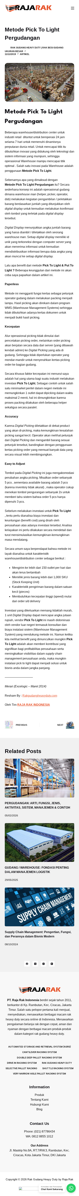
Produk (39, 1094)
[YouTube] (52, 964)
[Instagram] (43, 964)
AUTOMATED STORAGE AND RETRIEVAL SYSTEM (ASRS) (39, 1046)
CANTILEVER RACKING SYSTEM (39, 1052)
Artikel (24, 54)
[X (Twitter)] (35, 964)
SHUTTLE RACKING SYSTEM (57, 1068)
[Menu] (72, 8)
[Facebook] (27, 964)
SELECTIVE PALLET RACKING (21, 1068)
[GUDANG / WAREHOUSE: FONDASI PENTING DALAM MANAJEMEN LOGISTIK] (39, 842)
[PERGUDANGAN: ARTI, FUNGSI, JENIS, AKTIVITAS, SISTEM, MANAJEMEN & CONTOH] (39, 778)
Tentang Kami (39, 1099)
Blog (39, 1109)
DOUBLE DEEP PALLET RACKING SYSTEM (39, 1057)
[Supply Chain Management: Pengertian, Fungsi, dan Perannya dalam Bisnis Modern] (39, 907)
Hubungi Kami (39, 1104)
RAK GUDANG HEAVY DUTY (57, 1063)
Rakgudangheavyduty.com (39, 695)
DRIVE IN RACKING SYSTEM (22, 1063)
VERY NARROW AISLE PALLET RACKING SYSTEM (39, 1073)
